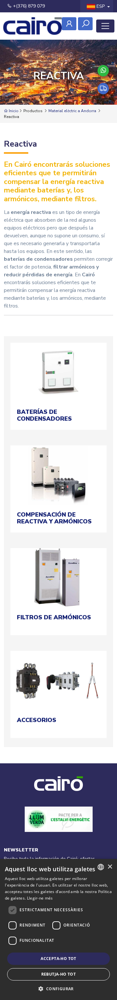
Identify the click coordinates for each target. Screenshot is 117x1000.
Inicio (13, 110)
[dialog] (58, 929)
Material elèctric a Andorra (72, 110)
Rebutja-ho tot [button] (58, 974)
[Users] (69, 23)
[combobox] (101, 867)
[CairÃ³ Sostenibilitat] (59, 826)
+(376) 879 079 (28, 6)
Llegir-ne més (40, 898)
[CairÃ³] (32, 26)
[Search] (85, 23)
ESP (100, 6)
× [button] (109, 866)
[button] (58, 989)
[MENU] (105, 26)
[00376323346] (103, 70)
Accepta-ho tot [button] (58, 958)
